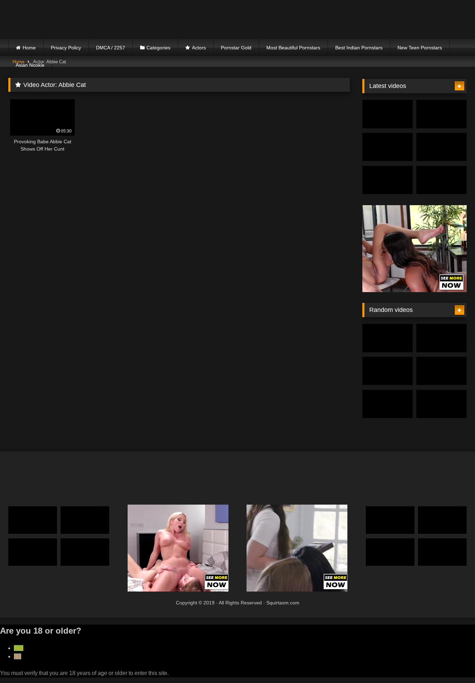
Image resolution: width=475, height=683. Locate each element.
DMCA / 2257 (110, 47)
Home (29, 47)
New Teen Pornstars (419, 47)
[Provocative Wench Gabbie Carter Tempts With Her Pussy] (442, 520)
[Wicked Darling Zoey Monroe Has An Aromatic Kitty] (387, 147)
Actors (199, 47)
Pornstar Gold (236, 47)
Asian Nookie (30, 65)
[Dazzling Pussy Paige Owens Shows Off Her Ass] (441, 114)
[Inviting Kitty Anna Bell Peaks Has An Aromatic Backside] (441, 180)
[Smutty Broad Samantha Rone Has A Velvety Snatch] (441, 338)
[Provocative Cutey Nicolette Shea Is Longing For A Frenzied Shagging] (387, 180)
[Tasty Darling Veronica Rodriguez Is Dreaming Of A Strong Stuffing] (85, 520)
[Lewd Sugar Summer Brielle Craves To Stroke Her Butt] (441, 371)
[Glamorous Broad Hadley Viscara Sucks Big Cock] (387, 404)
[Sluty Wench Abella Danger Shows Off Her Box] (390, 520)
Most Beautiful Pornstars (293, 47)
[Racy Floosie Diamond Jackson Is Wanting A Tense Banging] (390, 552)
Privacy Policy (66, 47)
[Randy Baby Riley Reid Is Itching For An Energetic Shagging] (387, 338)
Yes (18, 648)
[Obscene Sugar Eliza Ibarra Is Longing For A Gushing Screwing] (441, 147)
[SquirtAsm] (60, 19)
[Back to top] (453, 662)
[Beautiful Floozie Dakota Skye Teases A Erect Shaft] (441, 404)
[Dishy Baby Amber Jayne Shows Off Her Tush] (32, 520)
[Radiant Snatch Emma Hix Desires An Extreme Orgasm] (387, 371)
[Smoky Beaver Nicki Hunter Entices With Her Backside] (387, 114)
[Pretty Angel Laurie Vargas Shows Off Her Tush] (442, 552)
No (17, 656)
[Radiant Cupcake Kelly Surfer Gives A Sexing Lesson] (85, 552)
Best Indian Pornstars (359, 47)
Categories (158, 47)
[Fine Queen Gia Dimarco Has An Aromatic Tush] (32, 552)
